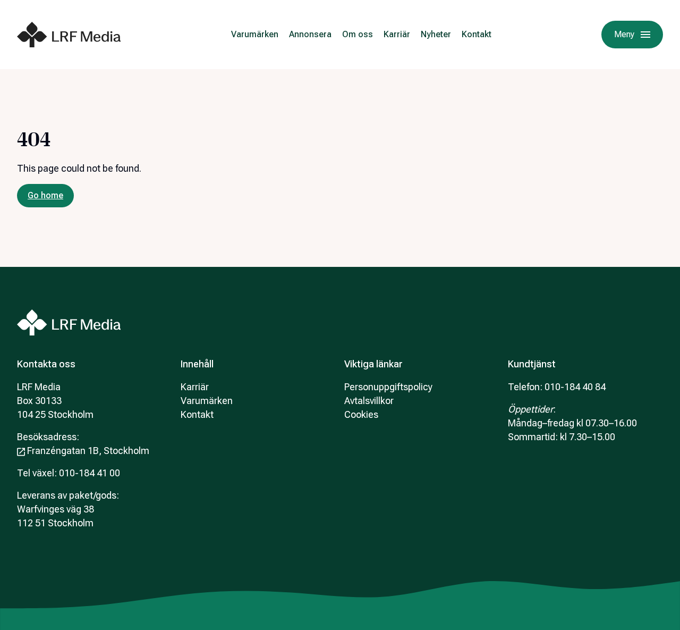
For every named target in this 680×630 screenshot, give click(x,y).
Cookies (361, 414)
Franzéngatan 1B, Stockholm (88, 450)
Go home (45, 195)
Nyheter (436, 34)
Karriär (397, 34)
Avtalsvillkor (369, 400)
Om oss (357, 34)
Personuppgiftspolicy (388, 386)
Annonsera (310, 34)
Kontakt (476, 34)
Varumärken (254, 34)
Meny (624, 34)
